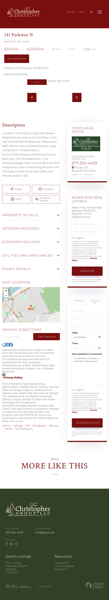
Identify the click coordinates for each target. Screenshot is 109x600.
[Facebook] (7, 544)
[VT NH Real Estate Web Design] (94, 586)
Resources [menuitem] (61, 569)
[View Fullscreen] (6, 301)
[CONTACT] (16, 58)
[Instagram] (16, 544)
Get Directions (46, 336)
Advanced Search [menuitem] (17, 566)
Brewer (53, 425)
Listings (18, 425)
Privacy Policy (13, 377)
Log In (82, 12)
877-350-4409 (84, 163)
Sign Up (70, 12)
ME (28, 425)
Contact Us (77, 175)
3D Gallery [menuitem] (12, 572)
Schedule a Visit (94, 302)
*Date (75, 332)
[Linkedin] (11, 544)
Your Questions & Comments (87, 354)
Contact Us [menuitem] (61, 562)
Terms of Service (95, 434)
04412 (8, 428)
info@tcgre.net (44, 532)
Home (6, 425)
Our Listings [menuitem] (13, 562)
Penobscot (39, 425)
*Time (75, 343)
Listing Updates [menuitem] (64, 566)
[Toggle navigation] (100, 11)
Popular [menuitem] (11, 569)
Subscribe (87, 271)
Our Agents (88, 175)
